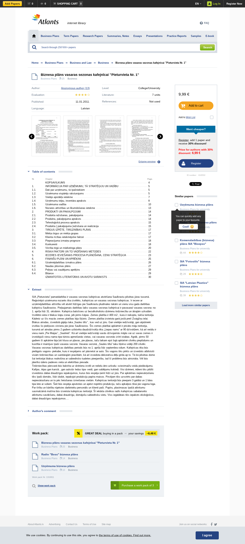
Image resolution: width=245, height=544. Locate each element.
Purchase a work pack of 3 (138, 485)
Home (35, 62)
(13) (75, 88)
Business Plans (49, 78)
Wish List (190, 117)
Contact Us (71, 524)
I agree (207, 535)
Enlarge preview (147, 161)
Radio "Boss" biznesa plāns (59, 454)
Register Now (234, 3)
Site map (106, 524)
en (197, 3)
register (184, 140)
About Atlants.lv (36, 524)
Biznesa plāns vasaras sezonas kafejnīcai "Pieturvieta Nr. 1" (150, 62)
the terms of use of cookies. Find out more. (125, 535)
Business (72, 78)
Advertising (54, 524)
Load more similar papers (196, 305)
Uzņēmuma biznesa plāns (58, 466)
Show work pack (47, 485)
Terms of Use (89, 524)
